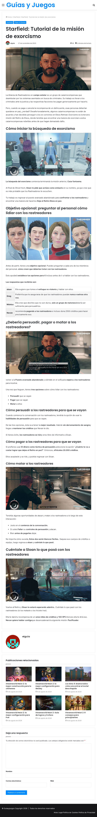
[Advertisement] (48, 29)
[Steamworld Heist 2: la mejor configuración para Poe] (19, 703)
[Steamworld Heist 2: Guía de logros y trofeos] (48, 703)
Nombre (9, 771)
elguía (26, 636)
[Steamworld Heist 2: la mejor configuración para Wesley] (48, 674)
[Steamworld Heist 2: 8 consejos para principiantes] (78, 703)
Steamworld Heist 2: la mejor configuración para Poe (18, 715)
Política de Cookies (71, 812)
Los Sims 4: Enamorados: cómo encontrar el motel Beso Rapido (77, 686)
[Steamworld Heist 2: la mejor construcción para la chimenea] (19, 674)
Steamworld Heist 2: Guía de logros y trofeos (47, 713)
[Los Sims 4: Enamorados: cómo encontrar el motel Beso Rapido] (78, 674)
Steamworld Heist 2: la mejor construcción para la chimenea (18, 686)
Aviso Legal (58, 812)
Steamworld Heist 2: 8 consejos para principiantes (75, 715)
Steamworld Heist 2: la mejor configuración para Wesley (47, 686)
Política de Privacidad (87, 812)
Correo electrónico (13, 781)
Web (52, 781)
